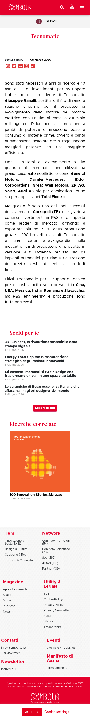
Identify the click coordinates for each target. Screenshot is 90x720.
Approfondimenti (15, 589)
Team (48, 593)
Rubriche (9, 606)
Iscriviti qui (8, 669)
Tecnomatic (45, 36)
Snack (7, 594)
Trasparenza (52, 627)
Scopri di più (45, 408)
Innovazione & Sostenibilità (14, 542)
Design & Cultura (16, 549)
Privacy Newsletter (57, 610)
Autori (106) (50, 563)
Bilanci (48, 621)
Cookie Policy (53, 599)
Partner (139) (51, 568)
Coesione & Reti (15, 554)
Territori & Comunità (19, 560)
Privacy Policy (54, 604)
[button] (68, 64)
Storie (52, 21)
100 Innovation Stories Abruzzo (36, 495)
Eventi (53, 640)
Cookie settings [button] (56, 712)
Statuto (49, 615)
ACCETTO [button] (32, 712)
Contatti (9, 640)
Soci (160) (48, 557)
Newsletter (12, 662)
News (7, 611)
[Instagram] (27, 66)
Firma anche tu (57, 668)
